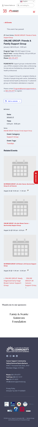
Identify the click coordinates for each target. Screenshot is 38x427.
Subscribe (36, 178)
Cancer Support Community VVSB (16, 418)
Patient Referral (9, 5)
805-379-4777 (13, 58)
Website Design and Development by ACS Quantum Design (21, 419)
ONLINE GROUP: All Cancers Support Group (31, 281)
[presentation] (20, 168)
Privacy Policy (10, 388)
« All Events (8, 22)
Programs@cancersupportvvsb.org (25, 89)
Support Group (12, 137)
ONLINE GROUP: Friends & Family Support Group (18, 131)
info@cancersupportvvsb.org (15, 382)
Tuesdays (10, 143)
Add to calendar (13, 101)
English (24, 1)
